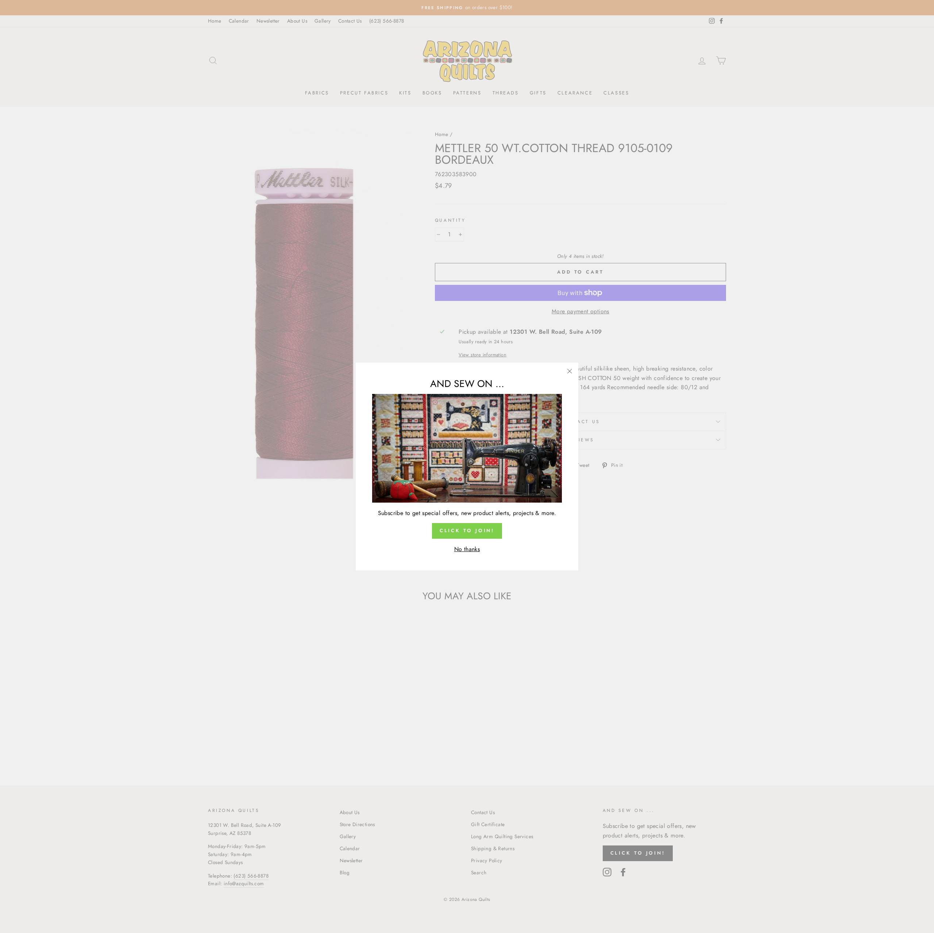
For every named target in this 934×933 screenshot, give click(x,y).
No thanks (467, 549)
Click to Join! (467, 530)
